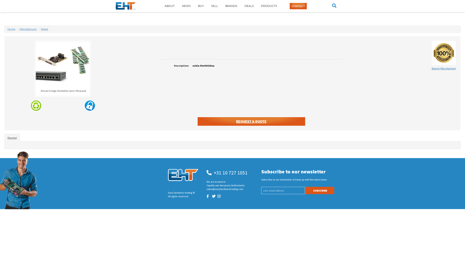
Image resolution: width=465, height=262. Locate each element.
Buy (201, 6)
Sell (214, 6)
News (186, 6)
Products (269, 6)
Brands (231, 6)
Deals (249, 6)
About (170, 6)
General (12, 138)
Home (11, 29)
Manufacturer (28, 29)
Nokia (44, 29)
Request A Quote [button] (251, 121)
